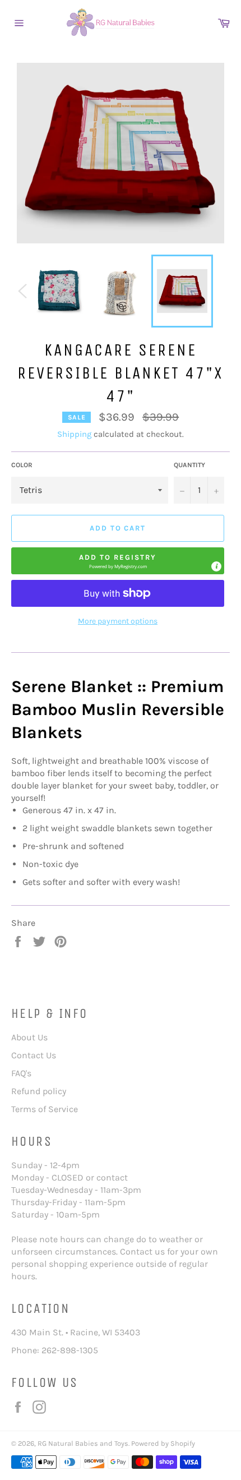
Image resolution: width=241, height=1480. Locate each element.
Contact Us (33, 1055)
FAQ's (21, 1073)
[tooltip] (216, 566)
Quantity (189, 465)
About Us (29, 1037)
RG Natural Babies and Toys (83, 1443)
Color (22, 465)
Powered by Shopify (163, 1443)
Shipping (74, 434)
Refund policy (38, 1091)
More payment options (117, 621)
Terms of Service (44, 1109)
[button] (117, 560)
